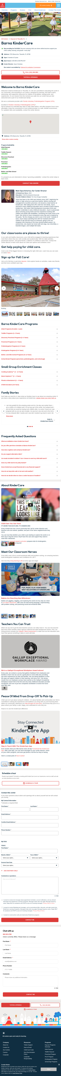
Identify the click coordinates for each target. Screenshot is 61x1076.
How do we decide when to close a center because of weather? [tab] (21, 475)
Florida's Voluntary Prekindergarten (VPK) (21, 105)
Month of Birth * (6, 855)
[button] (30, 122)
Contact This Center (30, 183)
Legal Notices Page (17, 1073)
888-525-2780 (7, 934)
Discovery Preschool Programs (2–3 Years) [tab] (14, 337)
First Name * (5, 848)
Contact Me (29, 920)
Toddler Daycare (49, 1051)
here (8, 253)
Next (58, 288)
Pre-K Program (49, 1056)
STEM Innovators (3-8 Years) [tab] (10, 385)
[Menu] (58, 5)
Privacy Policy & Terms (48, 903)
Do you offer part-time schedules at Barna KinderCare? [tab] (18, 445)
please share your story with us (46, 398)
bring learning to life (16, 561)
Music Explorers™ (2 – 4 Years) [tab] (11, 376)
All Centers (4, 39)
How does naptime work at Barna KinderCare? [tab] (15, 450)
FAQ (29, 10)
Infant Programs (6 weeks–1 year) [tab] (11, 329)
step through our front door (33, 703)
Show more (9, 416)
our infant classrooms (9, 602)
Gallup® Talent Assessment (27, 631)
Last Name (33, 806)
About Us (5, 1045)
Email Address (5, 814)
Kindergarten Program (51, 1059)
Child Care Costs (29, 1050)
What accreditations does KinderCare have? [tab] (15, 441)
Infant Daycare (49, 1049)
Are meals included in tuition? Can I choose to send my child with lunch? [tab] (24, 458)
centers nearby (45, 5)
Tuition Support (28, 1045)
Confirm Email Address (8, 822)
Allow (48, 1069)
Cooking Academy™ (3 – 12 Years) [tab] (12, 372)
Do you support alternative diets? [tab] (11, 454)
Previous (5, 288)
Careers (5, 1052)
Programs (14, 10)
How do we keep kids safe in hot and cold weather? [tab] (17, 471)
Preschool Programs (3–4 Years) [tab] (11, 342)
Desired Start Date (6, 862)
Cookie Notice (31, 1069)
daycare (23, 261)
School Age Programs (51, 1061)
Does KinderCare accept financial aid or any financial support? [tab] (20, 467)
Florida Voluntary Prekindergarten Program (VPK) (38, 101)
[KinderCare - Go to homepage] (2, 5)
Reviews (22, 10)
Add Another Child (10, 870)
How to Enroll (28, 1047)
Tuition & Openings (31, 77)
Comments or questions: (8, 876)
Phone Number (5, 830)
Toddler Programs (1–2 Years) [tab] (10, 333)
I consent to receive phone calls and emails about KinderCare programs (21, 915)
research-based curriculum (18, 541)
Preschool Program (50, 1054)
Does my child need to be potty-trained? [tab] (13, 463)
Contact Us (6, 1047)
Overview (4, 10)
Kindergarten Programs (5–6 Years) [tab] (12, 350)
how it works (20, 756)
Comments (6, 974)
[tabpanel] (30, 413)
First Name (4, 806)
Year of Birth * (34, 855)
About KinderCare (39, 10)
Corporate (6, 1055)
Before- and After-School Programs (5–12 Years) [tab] (16, 355)
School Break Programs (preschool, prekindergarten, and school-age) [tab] (23, 359)
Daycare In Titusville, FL (18, 39)
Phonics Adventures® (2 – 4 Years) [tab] (12, 380)
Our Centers (6, 1050)
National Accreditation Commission (31, 67)
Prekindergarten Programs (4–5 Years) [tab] (13, 346)
